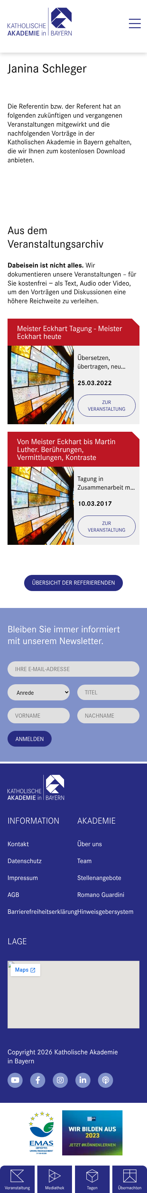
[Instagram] (60, 1080)
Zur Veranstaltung (107, 405)
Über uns (89, 843)
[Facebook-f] (37, 1080)
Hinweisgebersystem (105, 911)
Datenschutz (24, 860)
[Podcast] (105, 1080)
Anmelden (29, 738)
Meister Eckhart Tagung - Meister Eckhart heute (69, 332)
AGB (13, 894)
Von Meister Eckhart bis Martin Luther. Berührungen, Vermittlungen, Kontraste (66, 449)
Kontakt (18, 843)
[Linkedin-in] (82, 1080)
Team (84, 860)
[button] (134, 23)
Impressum (23, 877)
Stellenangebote (99, 877)
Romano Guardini (100, 894)
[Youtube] (15, 1080)
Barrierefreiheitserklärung (43, 911)
